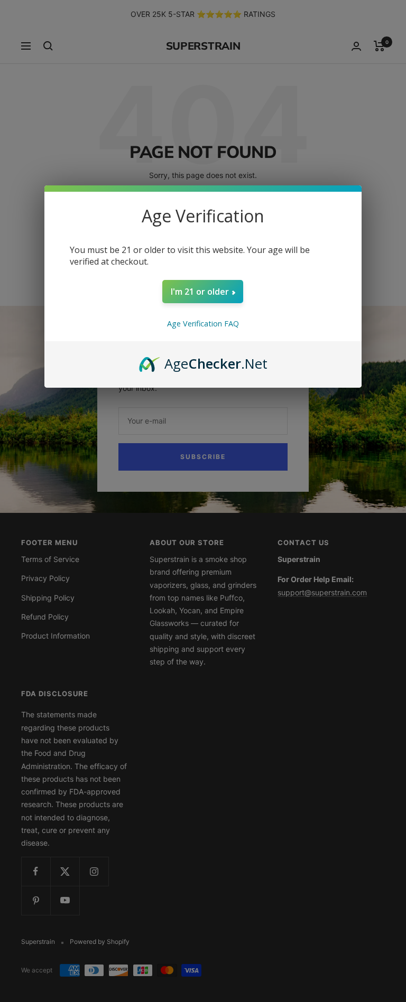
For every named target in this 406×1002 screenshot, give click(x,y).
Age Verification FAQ (203, 324)
